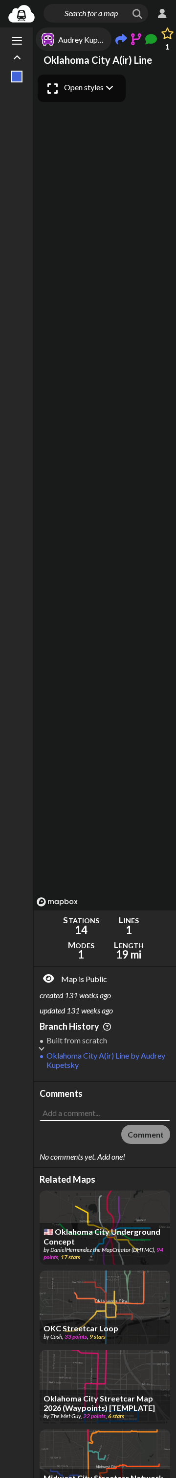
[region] (105, 490)
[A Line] (17, 76)
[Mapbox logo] (57, 902)
